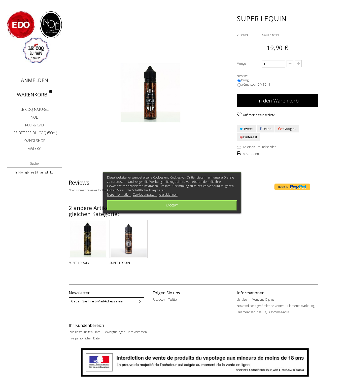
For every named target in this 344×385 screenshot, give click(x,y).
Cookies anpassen (145, 194)
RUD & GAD (34, 125)
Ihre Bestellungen (81, 332)
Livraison (243, 300)
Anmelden (34, 80)
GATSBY (34, 148)
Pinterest (250, 137)
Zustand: (243, 35)
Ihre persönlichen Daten (85, 338)
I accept (172, 205)
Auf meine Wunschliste (258, 115)
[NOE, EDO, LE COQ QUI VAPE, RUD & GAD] (34, 37)
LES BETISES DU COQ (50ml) (34, 132)
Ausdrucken (250, 154)
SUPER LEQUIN (79, 263)
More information (119, 194)
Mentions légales (263, 300)
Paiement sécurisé (249, 312)
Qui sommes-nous (277, 312)
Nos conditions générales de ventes (260, 306)
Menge (241, 63)
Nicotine (243, 76)
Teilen (266, 128)
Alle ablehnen (168, 194)
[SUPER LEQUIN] (88, 239)
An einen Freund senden (259, 147)
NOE (34, 117)
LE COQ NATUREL (34, 109)
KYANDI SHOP (34, 140)
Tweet (248, 128)
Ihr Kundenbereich (86, 325)
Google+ (289, 128)
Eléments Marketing (301, 306)
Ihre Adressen (137, 332)
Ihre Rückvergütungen (110, 332)
